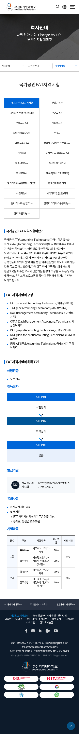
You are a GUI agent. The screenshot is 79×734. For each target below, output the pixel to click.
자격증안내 (33, 65)
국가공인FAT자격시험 (22, 103)
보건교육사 (57, 113)
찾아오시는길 (46, 622)
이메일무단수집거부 (37, 619)
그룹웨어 (69, 619)
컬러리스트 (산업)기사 (22, 203)
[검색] (58, 6)
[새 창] (26, 630)
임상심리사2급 (22, 143)
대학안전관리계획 (13, 619)
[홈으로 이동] (40, 666)
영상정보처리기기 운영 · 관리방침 (50, 615)
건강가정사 (57, 103)
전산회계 (21, 153)
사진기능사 (21, 193)
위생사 (57, 133)
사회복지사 (57, 123)
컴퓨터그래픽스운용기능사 (57, 203)
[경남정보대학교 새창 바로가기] (57, 679)
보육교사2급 (22, 123)
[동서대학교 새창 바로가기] (21, 679)
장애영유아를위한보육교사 (57, 143)
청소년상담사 (22, 163)
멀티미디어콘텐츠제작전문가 (21, 183)
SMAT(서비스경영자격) (57, 173)
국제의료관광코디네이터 (22, 113)
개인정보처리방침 (19, 615)
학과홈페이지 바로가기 (39, 604)
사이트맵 (30, 622)
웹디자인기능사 (22, 213)
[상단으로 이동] (71, 724)
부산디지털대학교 (20, 7)
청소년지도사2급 (57, 163)
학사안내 (6, 65)
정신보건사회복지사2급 (57, 153)
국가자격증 (60, 65)
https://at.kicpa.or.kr (49, 483)
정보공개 (56, 619)
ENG (64, 6)
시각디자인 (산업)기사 (57, 193)
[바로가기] (21, 687)
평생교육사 (21, 173)
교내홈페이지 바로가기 (13, 604)
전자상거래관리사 (57, 183)
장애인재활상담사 (22, 133)
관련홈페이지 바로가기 (66, 604)
